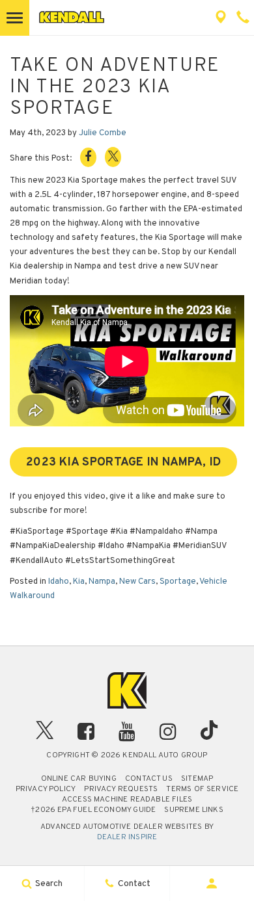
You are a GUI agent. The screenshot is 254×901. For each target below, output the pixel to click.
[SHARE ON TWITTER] (113, 157)
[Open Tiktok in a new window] (209, 734)
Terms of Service (202, 789)
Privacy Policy (46, 789)
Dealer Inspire (127, 837)
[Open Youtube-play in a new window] (127, 731)
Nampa (102, 582)
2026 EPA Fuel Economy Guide (93, 810)
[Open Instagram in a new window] (168, 731)
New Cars (137, 582)
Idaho (58, 582)
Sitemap (197, 779)
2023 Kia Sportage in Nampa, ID (123, 462)
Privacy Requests (121, 789)
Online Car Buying (79, 779)
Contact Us (149, 779)
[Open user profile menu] (212, 883)
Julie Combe (102, 133)
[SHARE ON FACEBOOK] (88, 157)
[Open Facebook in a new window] (86, 731)
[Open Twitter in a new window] (45, 734)
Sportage (178, 582)
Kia (79, 582)
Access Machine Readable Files (127, 799)
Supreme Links (193, 810)
